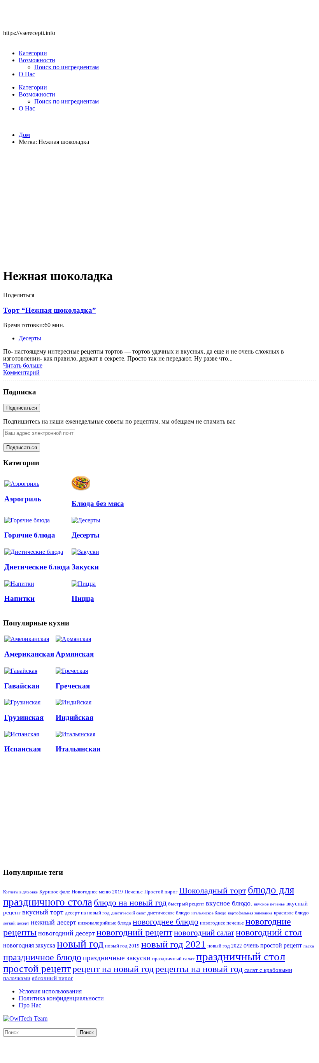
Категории (33, 53)
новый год (80, 944)
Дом (24, 134)
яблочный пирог (52, 978)
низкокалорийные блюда (104, 923)
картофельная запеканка (250, 913)
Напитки (19, 598)
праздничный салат (173, 958)
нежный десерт (53, 922)
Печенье (133, 892)
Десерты (30, 338)
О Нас (27, 74)
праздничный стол (240, 956)
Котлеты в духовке (20, 892)
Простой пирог (160, 892)
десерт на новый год (87, 913)
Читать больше (22, 365)
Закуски (85, 567)
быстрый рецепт (186, 904)
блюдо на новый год (130, 902)
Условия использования (50, 991)
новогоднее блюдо (165, 921)
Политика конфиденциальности (61, 998)
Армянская (75, 654)
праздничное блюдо (42, 957)
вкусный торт (42, 912)
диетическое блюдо (168, 913)
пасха (308, 946)
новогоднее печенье (222, 923)
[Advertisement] (159, 206)
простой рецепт (37, 968)
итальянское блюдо (208, 913)
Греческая (73, 686)
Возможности (37, 60)
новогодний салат (204, 932)
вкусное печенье (269, 904)
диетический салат (128, 913)
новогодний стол (269, 932)
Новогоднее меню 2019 (97, 892)
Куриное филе (54, 892)
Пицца (83, 598)
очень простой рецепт (273, 945)
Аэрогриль (22, 499)
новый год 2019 (122, 946)
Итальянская (78, 749)
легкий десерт (16, 923)
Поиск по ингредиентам (66, 67)
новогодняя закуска (29, 945)
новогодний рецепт (134, 932)
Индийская (74, 717)
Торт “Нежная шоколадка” (49, 310)
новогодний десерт (66, 933)
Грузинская (24, 717)
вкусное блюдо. (229, 903)
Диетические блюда (37, 567)
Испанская (22, 749)
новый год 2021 (173, 944)
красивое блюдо (291, 913)
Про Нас (30, 1005)
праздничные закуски (117, 958)
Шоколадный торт (212, 890)
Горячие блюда (29, 535)
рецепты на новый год (199, 968)
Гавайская (21, 686)
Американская (29, 654)
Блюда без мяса (98, 503)
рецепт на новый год (113, 969)
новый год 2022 (224, 946)
